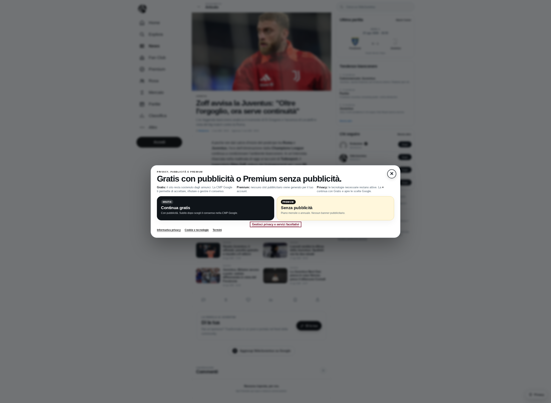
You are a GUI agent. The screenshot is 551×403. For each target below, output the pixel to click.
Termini (217, 230)
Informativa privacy (169, 230)
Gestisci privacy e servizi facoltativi (275, 224)
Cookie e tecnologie (197, 230)
